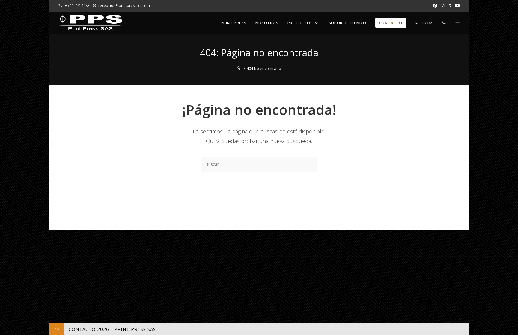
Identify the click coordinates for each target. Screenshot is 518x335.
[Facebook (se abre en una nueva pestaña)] (435, 6)
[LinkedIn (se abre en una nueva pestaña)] (449, 6)
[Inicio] (239, 68)
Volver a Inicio (259, 196)
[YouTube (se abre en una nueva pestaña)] (456, 6)
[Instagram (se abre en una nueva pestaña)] (442, 6)
